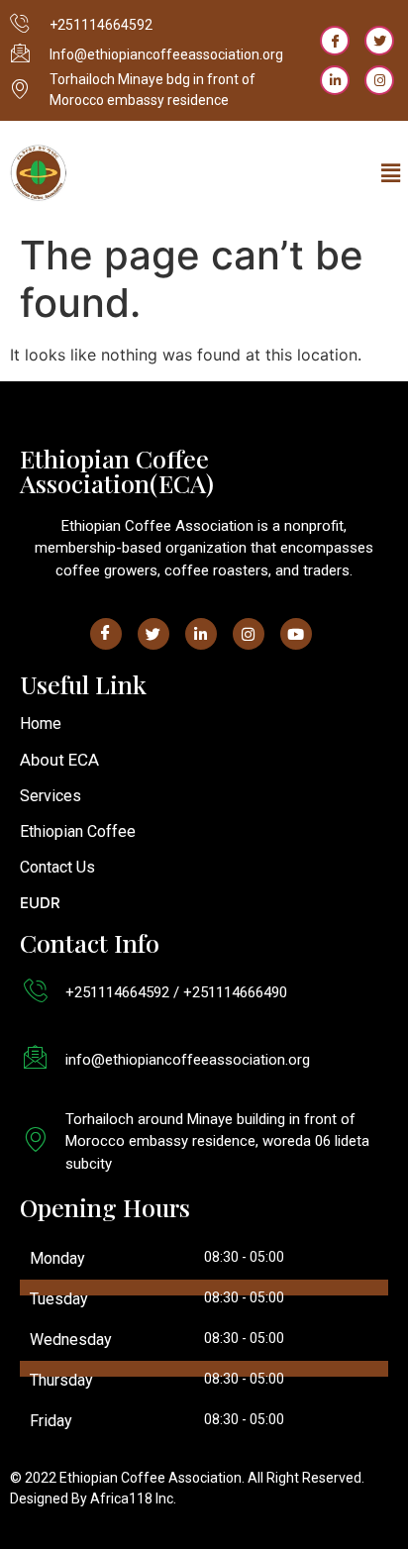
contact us (57, 867)
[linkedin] (335, 80)
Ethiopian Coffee (78, 831)
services (50, 795)
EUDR (40, 902)
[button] (391, 173)
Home (40, 723)
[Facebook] (335, 40)
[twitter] (379, 40)
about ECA (59, 760)
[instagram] (379, 80)
